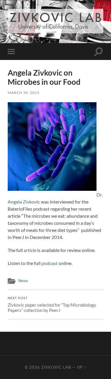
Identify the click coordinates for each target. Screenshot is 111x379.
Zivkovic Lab (56, 367)
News (23, 280)
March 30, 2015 (23, 92)
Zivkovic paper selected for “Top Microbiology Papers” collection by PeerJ (52, 304)
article (30, 250)
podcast (49, 263)
